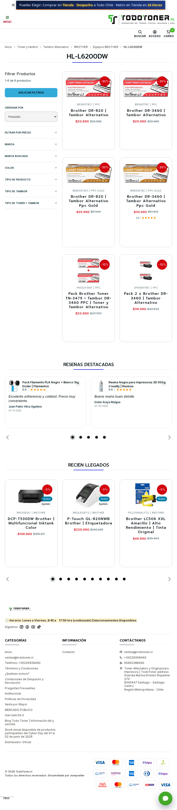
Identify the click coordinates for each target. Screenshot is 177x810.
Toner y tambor (27, 47)
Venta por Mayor (16, 704)
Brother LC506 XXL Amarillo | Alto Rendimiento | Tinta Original (146, 526)
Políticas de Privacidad (20, 699)
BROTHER (81, 47)
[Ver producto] (14, 386)
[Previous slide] (8, 437)
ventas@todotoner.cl (19, 657)
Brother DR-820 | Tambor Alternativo (89, 113)
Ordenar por (14, 107)
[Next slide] (168, 437)
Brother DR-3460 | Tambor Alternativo (146, 113)
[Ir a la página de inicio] (141, 19)
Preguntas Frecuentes (20, 688)
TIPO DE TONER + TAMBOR (22, 203)
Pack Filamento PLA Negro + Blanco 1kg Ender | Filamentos (50, 384)
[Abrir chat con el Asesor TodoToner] (165, 798)
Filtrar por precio (18, 132)
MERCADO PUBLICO (18, 710)
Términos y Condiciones (21, 668)
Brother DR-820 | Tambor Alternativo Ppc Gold (89, 201)
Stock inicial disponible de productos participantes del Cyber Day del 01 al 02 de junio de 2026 (30, 733)
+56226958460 (135, 657)
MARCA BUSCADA (16, 156)
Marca (9, 144)
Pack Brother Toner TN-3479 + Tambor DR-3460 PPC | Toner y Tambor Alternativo (88, 300)
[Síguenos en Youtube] (33, 627)
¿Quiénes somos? (17, 673)
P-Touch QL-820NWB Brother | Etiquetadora (88, 521)
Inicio (8, 47)
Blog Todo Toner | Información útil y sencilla (29, 722)
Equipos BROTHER (105, 47)
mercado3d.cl (14, 715)
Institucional (13, 693)
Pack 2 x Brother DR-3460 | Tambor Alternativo (146, 298)
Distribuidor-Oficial (18, 742)
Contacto (68, 652)
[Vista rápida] (107, 86)
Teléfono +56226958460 (23, 663)
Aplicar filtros (31, 92)
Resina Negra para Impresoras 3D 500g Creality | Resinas (137, 384)
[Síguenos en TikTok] (39, 627)
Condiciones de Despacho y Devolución (24, 680)
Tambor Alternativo (56, 47)
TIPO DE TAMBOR (16, 191)
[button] (72, 437)
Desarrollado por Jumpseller (66, 775)
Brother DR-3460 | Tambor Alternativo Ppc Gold (146, 201)
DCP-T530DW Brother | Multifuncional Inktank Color (31, 523)
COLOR (9, 167)
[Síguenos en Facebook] (27, 627)
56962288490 (134, 663)
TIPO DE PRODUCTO (18, 179)
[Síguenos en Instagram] (22, 627)
